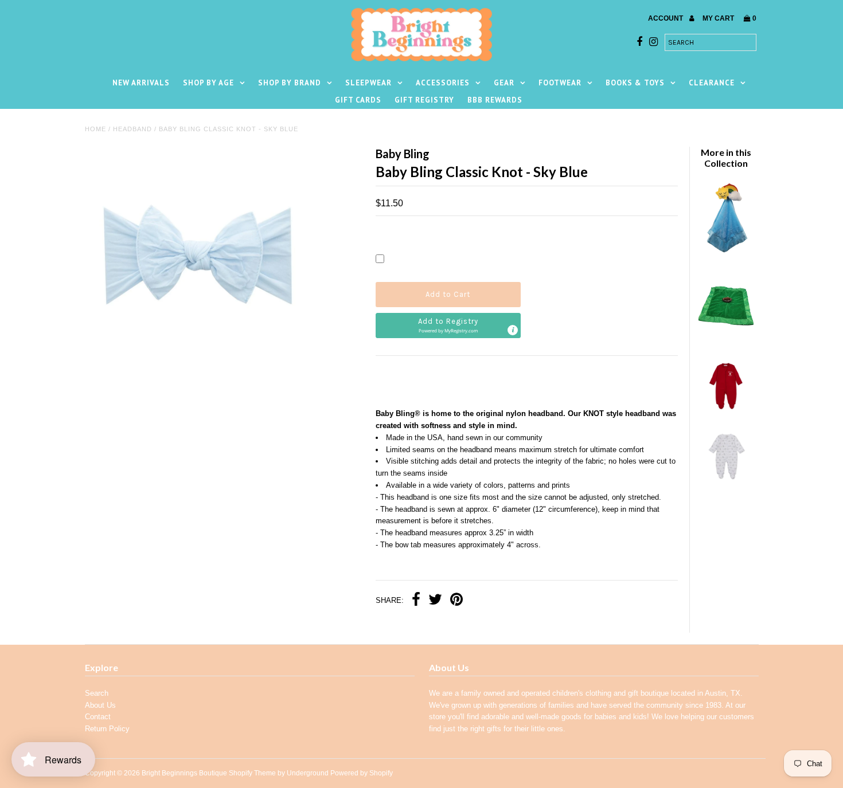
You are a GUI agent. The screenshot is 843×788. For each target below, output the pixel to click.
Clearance (712, 83)
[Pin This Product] (456, 601)
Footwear (559, 83)
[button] (448, 325)
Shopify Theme (252, 773)
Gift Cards (358, 100)
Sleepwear (368, 83)
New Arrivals (141, 83)
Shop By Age (208, 83)
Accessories (443, 83)
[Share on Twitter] (435, 601)
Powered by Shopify (361, 773)
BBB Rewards (494, 100)
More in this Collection (726, 157)
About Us (100, 705)
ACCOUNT (666, 18)
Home (95, 129)
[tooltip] (513, 330)
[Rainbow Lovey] (726, 250)
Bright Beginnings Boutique (184, 773)
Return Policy (107, 728)
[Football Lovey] (726, 340)
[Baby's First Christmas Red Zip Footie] (726, 410)
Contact (98, 716)
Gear (504, 83)
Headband (132, 129)
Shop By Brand (289, 83)
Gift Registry (424, 100)
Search (96, 693)
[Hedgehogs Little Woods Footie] (726, 481)
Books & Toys (635, 83)
